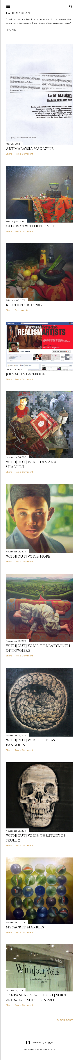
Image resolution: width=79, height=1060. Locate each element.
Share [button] (9, 153)
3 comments (21, 310)
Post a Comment (24, 153)
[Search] (71, 5)
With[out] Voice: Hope (28, 556)
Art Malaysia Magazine (29, 148)
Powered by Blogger (42, 1042)
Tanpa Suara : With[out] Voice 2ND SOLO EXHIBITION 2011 (36, 997)
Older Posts (65, 1020)
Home (11, 29)
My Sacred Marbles (25, 927)
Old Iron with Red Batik (30, 226)
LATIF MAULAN (18, 13)
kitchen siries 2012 (24, 304)
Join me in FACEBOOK (25, 374)
